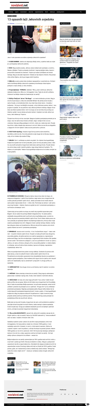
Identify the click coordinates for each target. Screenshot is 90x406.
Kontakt (52, 404)
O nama (42, 404)
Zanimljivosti (60, 12)
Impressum (47, 404)
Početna (10, 12)
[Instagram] (65, 394)
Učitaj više (71, 163)
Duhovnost (23, 12)
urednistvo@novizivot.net (42, 399)
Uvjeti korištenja (79, 404)
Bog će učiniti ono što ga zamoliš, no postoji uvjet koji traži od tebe (22, 363)
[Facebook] (61, 394)
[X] (72, 394)
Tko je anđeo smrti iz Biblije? (22, 369)
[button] (81, 12)
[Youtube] (76, 394)
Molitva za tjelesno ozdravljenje (70, 158)
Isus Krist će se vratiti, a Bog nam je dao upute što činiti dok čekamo (49, 371)
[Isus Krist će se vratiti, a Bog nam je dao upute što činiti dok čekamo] (37, 370)
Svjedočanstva (39, 12)
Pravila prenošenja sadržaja (60, 404)
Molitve (31, 12)
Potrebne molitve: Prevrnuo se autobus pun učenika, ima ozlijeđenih (69, 138)
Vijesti (16, 12)
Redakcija (12, 23)
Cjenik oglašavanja (71, 404)
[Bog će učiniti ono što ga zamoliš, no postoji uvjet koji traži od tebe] (10, 363)
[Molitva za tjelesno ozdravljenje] (71, 150)
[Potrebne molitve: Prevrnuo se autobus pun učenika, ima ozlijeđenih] (71, 129)
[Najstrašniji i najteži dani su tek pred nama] (71, 110)
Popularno (14, 15)
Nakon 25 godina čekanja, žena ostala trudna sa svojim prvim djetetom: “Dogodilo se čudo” (49, 363)
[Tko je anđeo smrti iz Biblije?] (10, 370)
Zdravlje (52, 12)
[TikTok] (68, 394)
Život (46, 12)
